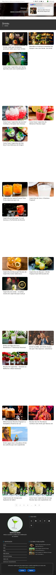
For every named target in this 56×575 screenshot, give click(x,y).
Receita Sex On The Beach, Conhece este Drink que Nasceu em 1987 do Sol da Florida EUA (41, 423)
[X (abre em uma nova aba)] (34, 1)
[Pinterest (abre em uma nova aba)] (37, 1)
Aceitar (22, 570)
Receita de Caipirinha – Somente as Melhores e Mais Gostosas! (14, 367)
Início (4, 545)
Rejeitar (31, 570)
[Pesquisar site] (52, 18)
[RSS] (31, 525)
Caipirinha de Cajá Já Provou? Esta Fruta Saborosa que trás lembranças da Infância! (14, 200)
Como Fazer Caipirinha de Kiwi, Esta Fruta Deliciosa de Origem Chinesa (13, 145)
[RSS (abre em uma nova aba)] (43, 1)
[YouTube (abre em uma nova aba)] (41, 1)
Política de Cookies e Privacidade (27, 567)
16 (35, 505)
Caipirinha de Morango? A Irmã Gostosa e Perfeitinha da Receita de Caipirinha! (14, 220)
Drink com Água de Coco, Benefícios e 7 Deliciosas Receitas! (14, 346)
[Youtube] (49, 521)
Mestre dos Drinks (28, 8)
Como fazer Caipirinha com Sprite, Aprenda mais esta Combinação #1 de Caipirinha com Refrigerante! (14, 68)
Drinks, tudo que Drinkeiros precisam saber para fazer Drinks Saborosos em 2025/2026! (14, 49)
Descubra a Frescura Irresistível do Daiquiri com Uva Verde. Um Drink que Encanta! (41, 48)
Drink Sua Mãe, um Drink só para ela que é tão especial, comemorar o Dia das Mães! (40, 348)
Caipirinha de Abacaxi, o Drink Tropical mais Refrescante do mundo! (39, 273)
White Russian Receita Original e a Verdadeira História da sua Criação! (14, 423)
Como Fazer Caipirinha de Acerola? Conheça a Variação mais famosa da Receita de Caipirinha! (14, 123)
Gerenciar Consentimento (9, 561)
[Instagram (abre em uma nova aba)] (39, 1)
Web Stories (6, 553)
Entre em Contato (7, 556)
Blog (4, 550)
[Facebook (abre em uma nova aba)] (36, 1)
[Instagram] (40, 521)
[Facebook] (36, 521)
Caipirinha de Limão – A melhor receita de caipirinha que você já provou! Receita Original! (14, 293)
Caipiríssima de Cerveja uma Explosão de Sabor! (12, 499)
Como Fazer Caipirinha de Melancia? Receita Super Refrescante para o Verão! (38, 123)
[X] (31, 521)
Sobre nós (5, 559)
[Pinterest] (45, 521)
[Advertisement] (28, 88)
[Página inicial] (2, 25)
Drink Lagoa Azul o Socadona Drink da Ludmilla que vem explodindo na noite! (15, 444)
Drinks (6, 25)
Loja (4, 548)
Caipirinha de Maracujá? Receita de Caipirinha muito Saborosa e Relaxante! (14, 273)
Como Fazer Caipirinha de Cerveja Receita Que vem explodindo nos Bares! (40, 499)
